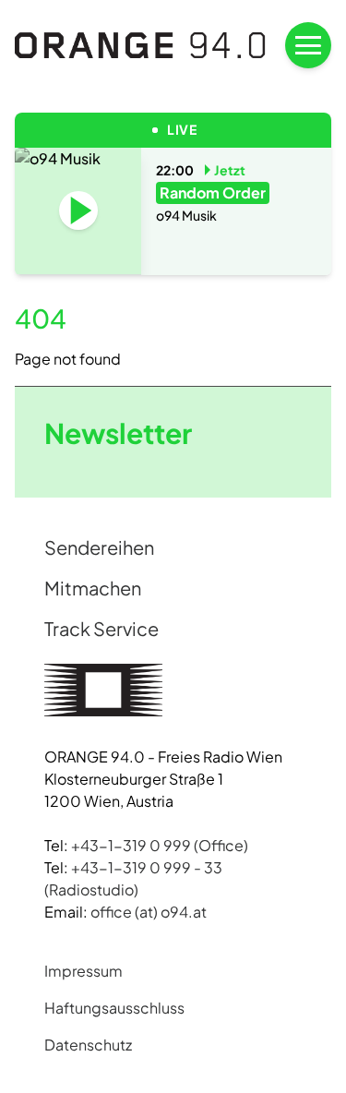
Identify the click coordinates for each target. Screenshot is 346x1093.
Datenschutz (88, 1044)
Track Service (101, 628)
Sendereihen (99, 547)
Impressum (83, 970)
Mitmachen (92, 587)
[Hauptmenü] (308, 45)
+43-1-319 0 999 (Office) (159, 845)
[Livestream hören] (78, 210)
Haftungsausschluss (114, 1007)
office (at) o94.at (148, 911)
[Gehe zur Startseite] (140, 45)
